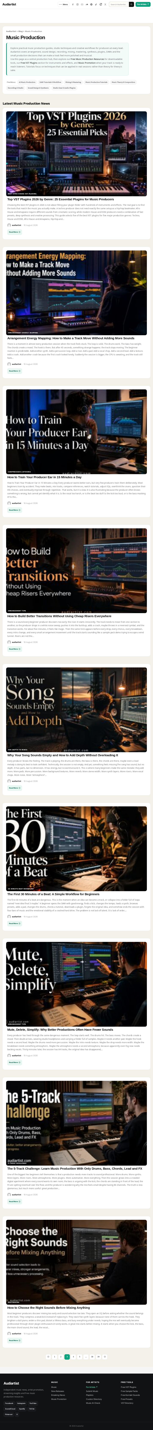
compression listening (19, 472)
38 (92, 1357)
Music (54, 1387)
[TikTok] (96, 4)
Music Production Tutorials (96, 82)
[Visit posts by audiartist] (9, 225)
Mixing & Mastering (73, 82)
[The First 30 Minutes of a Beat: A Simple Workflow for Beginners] (76, 848)
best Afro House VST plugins (22, 194)
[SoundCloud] (87, 4)
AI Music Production (27, 82)
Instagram (21, 1403)
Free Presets (127, 1399)
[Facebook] (73, 4)
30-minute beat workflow (21, 889)
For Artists (143, 4)
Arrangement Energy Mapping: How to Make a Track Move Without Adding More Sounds (70, 338)
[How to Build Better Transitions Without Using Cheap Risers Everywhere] (76, 570)
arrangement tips (17, 611)
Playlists (89, 1395)
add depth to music (17, 750)
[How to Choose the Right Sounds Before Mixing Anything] (76, 1262)
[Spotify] (91, 4)
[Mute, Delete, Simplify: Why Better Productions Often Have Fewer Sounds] (76, 984)
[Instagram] (77, 4)
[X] (105, 4)
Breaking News (58, 1395)
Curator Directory (94, 1399)
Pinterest (8, 1414)
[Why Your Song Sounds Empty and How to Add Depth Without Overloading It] (76, 709)
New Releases (57, 1391)
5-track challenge (17, 1163)
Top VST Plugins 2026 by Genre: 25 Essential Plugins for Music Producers (60, 199)
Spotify (22, 1409)
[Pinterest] (101, 4)
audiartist (16, 225)
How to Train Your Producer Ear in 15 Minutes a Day (44, 477)
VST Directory (127, 1403)
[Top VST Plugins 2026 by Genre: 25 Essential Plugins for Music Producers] (76, 153)
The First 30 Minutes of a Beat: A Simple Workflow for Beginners (53, 894)
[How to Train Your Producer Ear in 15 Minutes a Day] (76, 431)
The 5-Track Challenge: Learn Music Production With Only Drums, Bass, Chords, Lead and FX (74, 1168)
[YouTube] (82, 4)
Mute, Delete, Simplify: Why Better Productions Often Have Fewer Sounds (60, 1029)
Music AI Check (93, 1403)
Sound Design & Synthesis (38, 88)
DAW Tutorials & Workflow (50, 82)
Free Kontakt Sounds (130, 1395)
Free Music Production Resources (87, 58)
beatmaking (13, 1302)
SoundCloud (10, 1409)
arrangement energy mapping (23, 333)
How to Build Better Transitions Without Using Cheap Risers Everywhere (59, 616)
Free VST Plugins (29, 62)
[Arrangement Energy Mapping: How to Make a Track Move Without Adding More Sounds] (76, 292)
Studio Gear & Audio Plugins (64, 88)
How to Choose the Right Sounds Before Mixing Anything (48, 1307)
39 (98, 1357)
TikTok (32, 1409)
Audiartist (9, 4)
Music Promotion (87, 62)
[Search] (131, 4)
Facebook (9, 1403)
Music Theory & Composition (123, 82)
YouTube (32, 1403)
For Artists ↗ (92, 1387)
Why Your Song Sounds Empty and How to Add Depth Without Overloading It (62, 755)
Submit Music (92, 1391)
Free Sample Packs (129, 1391)
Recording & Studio (15, 88)
